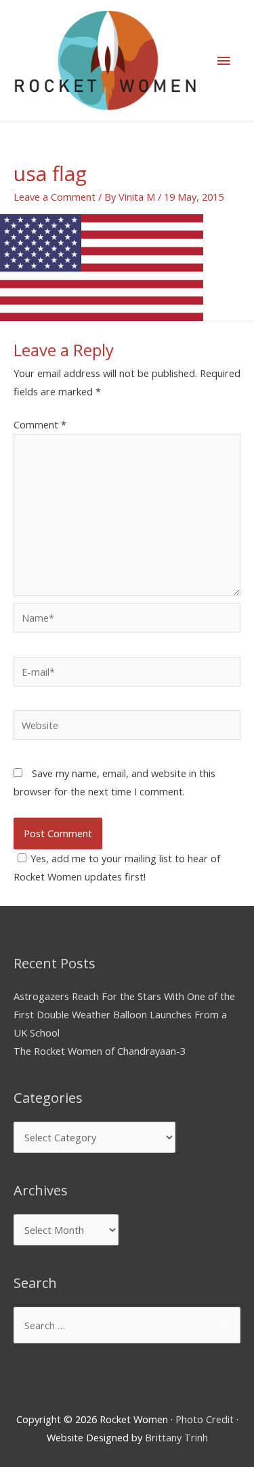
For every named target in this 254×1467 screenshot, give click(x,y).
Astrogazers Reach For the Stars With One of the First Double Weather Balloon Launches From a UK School (124, 1014)
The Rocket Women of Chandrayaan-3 (100, 1051)
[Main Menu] (223, 60)
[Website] (127, 727)
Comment (40, 424)
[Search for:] (127, 1325)
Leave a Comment (55, 196)
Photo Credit (204, 1419)
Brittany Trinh (176, 1437)
